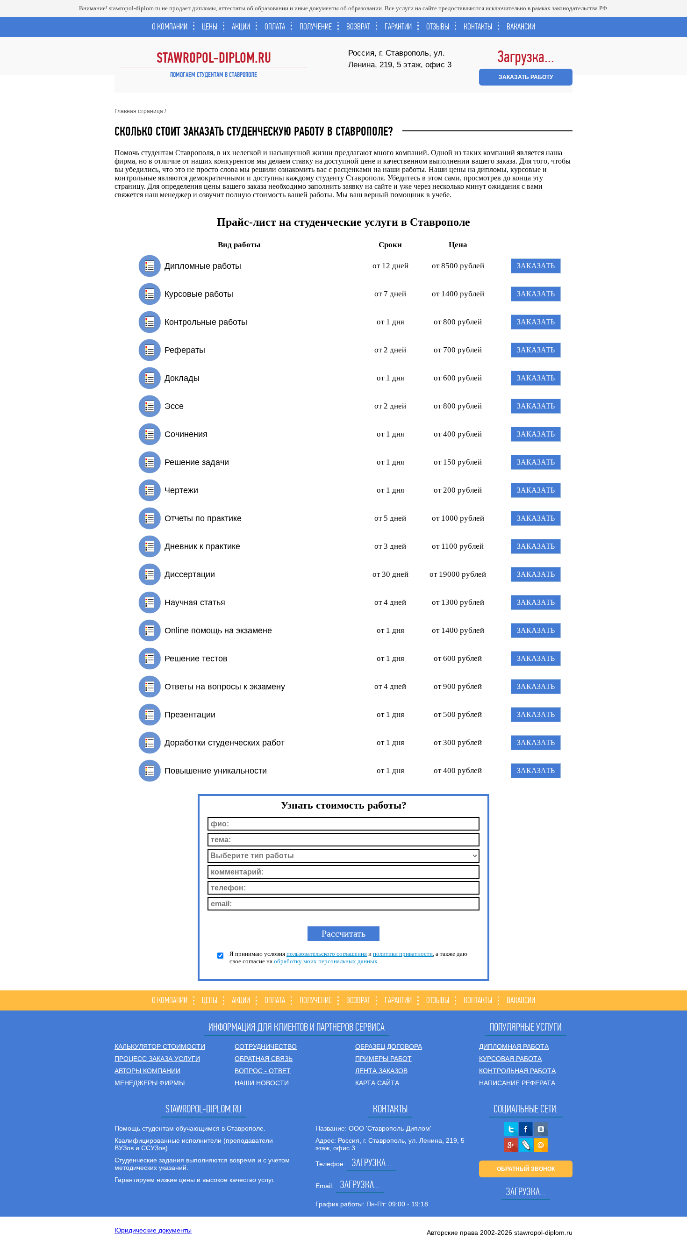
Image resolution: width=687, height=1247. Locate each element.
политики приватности (403, 953)
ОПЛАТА (275, 27)
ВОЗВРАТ (358, 27)
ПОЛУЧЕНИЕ (316, 27)
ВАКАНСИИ (521, 27)
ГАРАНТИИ (398, 27)
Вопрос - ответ (263, 1071)
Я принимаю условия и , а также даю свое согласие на (348, 957)
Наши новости (262, 1083)
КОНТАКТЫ (478, 27)
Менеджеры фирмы (149, 1083)
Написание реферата (517, 1083)
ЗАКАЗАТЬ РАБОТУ (526, 77)
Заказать (536, 266)
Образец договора (388, 1046)
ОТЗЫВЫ (437, 27)
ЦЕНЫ (209, 27)
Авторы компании (147, 1071)
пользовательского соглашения (326, 953)
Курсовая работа (510, 1058)
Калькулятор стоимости (159, 1046)
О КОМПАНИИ (169, 27)
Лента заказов (381, 1071)
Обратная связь (264, 1058)
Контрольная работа (517, 1071)
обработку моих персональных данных (326, 961)
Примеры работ (383, 1058)
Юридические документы (153, 1230)
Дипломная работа (514, 1046)
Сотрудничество (266, 1046)
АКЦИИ (241, 27)
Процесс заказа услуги (157, 1058)
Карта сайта (377, 1083)
